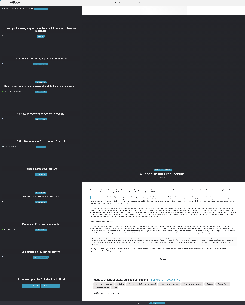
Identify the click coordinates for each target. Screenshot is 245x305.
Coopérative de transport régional (142, 284)
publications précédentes (31, 286)
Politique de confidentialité (158, 303)
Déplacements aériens (169, 284)
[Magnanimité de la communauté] (41, 214)
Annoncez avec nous (152, 3)
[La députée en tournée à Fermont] (41, 241)
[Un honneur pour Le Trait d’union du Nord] (41, 269)
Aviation (120, 284)
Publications (118, 3)
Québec (209, 284)
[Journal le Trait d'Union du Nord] (20, 3)
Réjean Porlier (223, 284)
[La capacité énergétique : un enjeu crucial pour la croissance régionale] (41, 20)
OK (150, 303)
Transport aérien (102, 288)
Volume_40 (173, 279)
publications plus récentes (49, 286)
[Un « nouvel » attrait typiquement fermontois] (41, 48)
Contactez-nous (163, 3)
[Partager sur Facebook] (158, 263)
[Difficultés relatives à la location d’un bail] (41, 131)
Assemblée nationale (104, 284)
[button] (243, 3)
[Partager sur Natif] (168, 263)
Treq (115, 288)
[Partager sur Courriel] (165, 263)
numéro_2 (156, 279)
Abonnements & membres (138, 3)
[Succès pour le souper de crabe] (41, 186)
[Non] (243, 303)
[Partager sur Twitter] (161, 263)
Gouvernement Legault (192, 284)
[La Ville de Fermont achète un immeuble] (41, 103)
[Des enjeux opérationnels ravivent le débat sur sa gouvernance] (41, 76)
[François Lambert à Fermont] (41, 158)
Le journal (126, 3)
